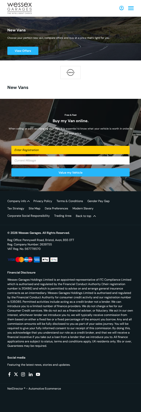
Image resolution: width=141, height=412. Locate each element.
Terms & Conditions (70, 201)
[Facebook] (9, 374)
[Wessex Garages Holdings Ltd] (19, 8)
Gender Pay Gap (98, 201)
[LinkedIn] (31, 374)
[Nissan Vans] (70, 72)
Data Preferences (56, 208)
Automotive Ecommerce (44, 389)
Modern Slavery (83, 208)
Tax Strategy (15, 208)
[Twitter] (16, 374)
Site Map (34, 208)
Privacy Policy (42, 201)
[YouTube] (38, 374)
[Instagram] (23, 374)
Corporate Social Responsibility (28, 216)
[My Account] (122, 8)
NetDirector (15, 389)
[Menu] (131, 8)
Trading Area (62, 216)
